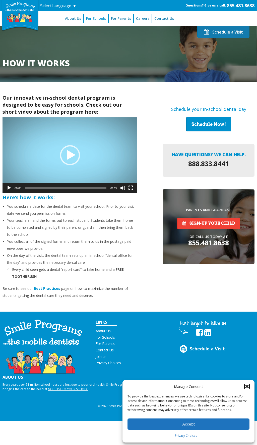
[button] (246, 386)
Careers (142, 18)
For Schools (96, 18)
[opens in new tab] (199, 333)
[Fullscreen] (130, 187)
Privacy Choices (186, 435)
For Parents (121, 18)
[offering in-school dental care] (20, 12)
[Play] (9, 187)
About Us (73, 18)
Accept (188, 424)
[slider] (65, 188)
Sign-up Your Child (212, 223)
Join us (101, 356)
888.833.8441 (208, 163)
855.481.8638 (240, 6)
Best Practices (47, 288)
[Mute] (122, 187)
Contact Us (164, 18)
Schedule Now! (208, 124)
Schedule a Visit (227, 32)
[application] (70, 155)
